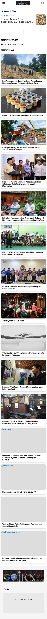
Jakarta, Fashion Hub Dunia (13, 321)
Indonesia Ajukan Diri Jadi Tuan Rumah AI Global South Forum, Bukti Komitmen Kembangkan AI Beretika (21, 458)
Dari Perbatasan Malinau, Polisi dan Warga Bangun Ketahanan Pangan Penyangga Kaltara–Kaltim (22, 82)
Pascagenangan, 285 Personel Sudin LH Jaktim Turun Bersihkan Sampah (21, 148)
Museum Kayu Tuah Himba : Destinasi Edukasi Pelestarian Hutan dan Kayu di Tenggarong (20, 422)
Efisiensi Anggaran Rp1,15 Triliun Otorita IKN (19, 492)
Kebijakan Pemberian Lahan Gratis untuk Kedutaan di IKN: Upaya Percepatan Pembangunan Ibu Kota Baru (23, 219)
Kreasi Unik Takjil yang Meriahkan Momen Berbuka (22, 115)
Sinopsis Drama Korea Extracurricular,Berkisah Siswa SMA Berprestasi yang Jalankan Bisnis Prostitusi (17, 20)
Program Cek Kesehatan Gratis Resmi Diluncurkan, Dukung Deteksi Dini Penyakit (22, 559)
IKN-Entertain (6, 16)
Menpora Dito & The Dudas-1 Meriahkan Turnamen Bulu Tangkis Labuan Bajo (22, 253)
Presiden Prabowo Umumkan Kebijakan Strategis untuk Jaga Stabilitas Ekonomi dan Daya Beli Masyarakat (21, 184)
